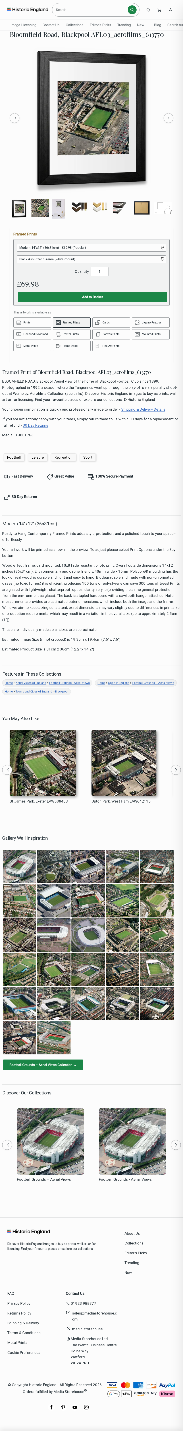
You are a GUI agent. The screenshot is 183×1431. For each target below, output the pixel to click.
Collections (74, 25)
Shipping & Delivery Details (143, 409)
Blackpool (61, 691)
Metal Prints (17, 1342)
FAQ (10, 1293)
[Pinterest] (63, 1409)
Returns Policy (19, 1313)
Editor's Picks (100, 25)
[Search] (132, 9)
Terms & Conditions (24, 1333)
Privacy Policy (18, 1303)
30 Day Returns (35, 425)
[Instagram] (86, 1409)
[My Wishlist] (148, 10)
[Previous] (14, 118)
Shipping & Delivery (23, 1323)
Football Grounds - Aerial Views (69, 682)
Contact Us (51, 25)
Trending (124, 25)
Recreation (63, 457)
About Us (132, 1233)
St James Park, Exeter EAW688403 (39, 801)
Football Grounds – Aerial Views (153, 682)
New (140, 25)
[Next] (168, 118)
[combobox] (90, 10)
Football (14, 457)
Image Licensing (23, 25)
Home (9, 682)
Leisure (37, 457)
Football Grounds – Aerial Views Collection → (43, 1065)
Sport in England (118, 682)
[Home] (27, 10)
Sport (87, 457)
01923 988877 (83, 1303)
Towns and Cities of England (34, 691)
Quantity (82, 271)
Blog (157, 25)
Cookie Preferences (23, 1352)
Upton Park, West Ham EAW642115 (121, 801)
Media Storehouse (69, 1391)
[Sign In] (170, 10)
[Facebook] (51, 1409)
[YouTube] (74, 1409)
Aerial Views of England (31, 682)
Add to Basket (92, 297)
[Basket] (159, 10)
